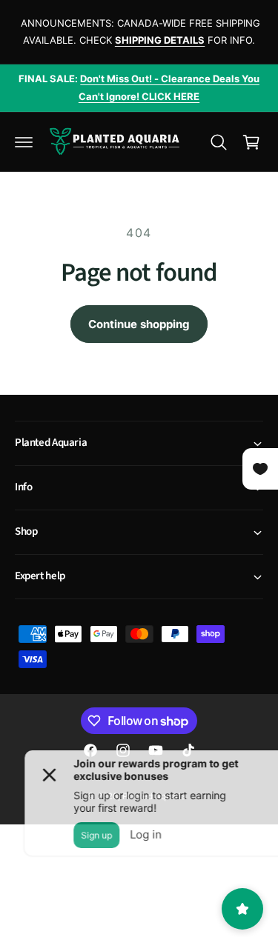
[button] (23, 142)
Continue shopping (139, 324)
